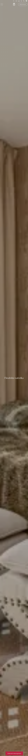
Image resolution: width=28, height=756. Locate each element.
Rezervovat (23, 4)
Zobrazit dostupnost (14, 753)
